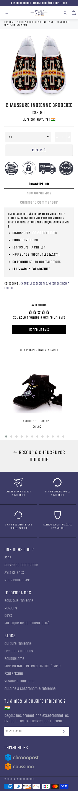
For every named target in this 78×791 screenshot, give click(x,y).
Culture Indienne (18, 643)
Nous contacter (16, 580)
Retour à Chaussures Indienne (41, 455)
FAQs (7, 557)
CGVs (8, 615)
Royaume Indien (24, 779)
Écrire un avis (39, 329)
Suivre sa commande (21, 565)
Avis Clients (14, 572)
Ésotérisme (13, 673)
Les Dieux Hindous (18, 651)
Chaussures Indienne (33, 283)
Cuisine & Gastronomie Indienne (30, 689)
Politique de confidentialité (27, 623)
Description (39, 184)
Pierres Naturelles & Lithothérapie (32, 666)
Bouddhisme (14, 659)
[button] (6, 436)
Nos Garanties (39, 193)
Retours (10, 608)
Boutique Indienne (19, 600)
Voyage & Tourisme (19, 681)
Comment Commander (39, 202)
